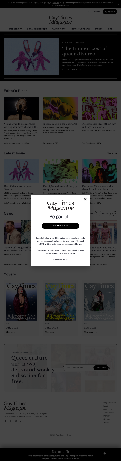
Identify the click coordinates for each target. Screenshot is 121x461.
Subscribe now (60, 226)
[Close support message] (85, 199)
